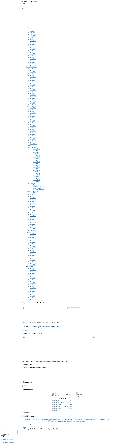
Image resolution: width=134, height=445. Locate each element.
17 (60, 406)
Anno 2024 (31, 322)
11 (61, 404)
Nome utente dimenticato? (8, 442)
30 (71, 408)
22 (69, 406)
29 (69, 408)
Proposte (24, 322)
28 (67, 408)
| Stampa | (25, 330)
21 (67, 406)
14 (67, 404)
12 (63, 404)
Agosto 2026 (67, 394)
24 (60, 408)
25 (61, 408)
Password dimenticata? (7, 439)
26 (63, 408)
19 (63, 406)
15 (69, 404)
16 (71, 404)
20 (65, 406)
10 (60, 404)
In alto (24, 427)
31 (60, 410)
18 (61, 406)
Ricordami (6, 434)
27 (65, 408)
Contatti (28, 424)
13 (65, 404)
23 (71, 406)
